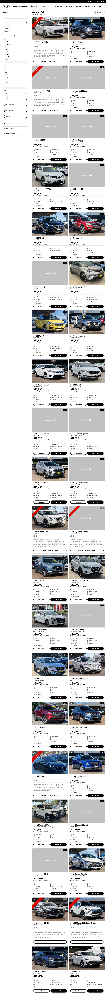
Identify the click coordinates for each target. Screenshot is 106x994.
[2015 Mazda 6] (50, 273)
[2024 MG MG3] (87, 958)
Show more (15, 62)
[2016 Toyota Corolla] (50, 371)
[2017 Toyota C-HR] (87, 273)
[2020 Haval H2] (87, 175)
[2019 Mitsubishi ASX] (50, 420)
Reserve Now (95, 61)
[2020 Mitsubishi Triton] (50, 811)
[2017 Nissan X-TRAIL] (50, 175)
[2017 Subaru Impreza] (87, 420)
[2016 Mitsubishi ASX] (50, 77)
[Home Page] (6, 6)
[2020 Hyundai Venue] (87, 762)
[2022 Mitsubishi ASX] (87, 811)
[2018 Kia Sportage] (50, 469)
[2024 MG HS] (50, 664)
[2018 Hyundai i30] (87, 615)
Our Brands (58, 6)
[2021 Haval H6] (50, 713)
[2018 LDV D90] (50, 566)
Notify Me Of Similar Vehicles (50, 61)
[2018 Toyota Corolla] (87, 860)
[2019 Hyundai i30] (50, 615)
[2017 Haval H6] (87, 224)
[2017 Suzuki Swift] (50, 28)
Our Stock (69, 6)
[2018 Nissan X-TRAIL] (87, 713)
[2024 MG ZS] (87, 371)
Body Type (6, 97)
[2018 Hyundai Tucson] (87, 518)
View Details (78, 61)
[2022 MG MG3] (50, 322)
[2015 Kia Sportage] (87, 28)
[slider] (4, 106)
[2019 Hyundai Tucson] (87, 469)
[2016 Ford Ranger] (87, 322)
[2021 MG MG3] (50, 126)
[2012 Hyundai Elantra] (87, 77)
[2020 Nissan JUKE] (50, 518)
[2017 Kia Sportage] (87, 126)
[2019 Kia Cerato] (50, 958)
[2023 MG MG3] (50, 224)
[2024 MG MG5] (50, 762)
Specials (78, 6)
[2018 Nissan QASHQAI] (87, 566)
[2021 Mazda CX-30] (50, 909)
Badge (5, 90)
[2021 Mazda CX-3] (50, 860)
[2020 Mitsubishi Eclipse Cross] (87, 909)
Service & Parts (90, 6)
